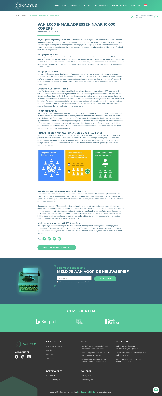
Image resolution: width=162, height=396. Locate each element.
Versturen (105, 279)
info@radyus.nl (87, 380)
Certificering (51, 350)
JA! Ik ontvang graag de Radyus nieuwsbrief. (74, 282)
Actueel (24, 15)
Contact (135, 6)
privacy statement (104, 392)
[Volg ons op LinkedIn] (23, 358)
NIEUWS (87, 6)
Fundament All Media (86, 392)
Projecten (75, 6)
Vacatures (50, 358)
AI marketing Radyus (54, 346)
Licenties (49, 354)
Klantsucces (101, 6)
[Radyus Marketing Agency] (26, 344)
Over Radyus (118, 6)
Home (17, 15)
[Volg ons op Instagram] (29, 358)
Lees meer (139, 17)
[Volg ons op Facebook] (16, 358)
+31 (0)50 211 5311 (88, 376)
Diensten (58, 6)
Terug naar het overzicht (57, 247)
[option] (48, 322)
